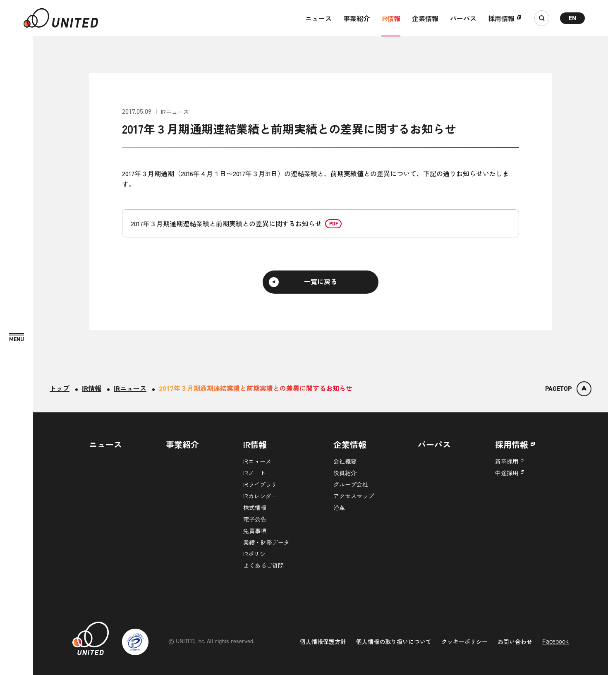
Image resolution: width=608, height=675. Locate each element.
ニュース (318, 18)
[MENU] (16, 338)
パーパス (463, 18)
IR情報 (390, 18)
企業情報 (425, 18)
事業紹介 (356, 18)
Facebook (555, 641)
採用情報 (501, 18)
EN (573, 18)
